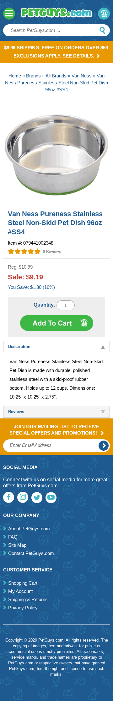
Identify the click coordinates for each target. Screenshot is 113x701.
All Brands (56, 75)
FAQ (13, 536)
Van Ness (82, 75)
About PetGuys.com (29, 528)
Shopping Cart (22, 583)
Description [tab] (19, 346)
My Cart (104, 14)
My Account (20, 591)
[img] (24, 251)
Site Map (17, 545)
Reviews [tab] (16, 411)
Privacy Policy (23, 607)
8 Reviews (52, 251)
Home (14, 75)
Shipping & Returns (28, 599)
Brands (33, 75)
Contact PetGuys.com (31, 553)
